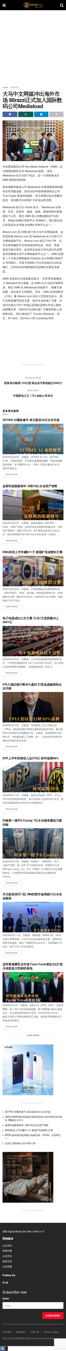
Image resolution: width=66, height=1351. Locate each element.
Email (7, 1298)
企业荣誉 (7, 1266)
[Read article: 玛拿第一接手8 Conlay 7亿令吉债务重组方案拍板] (33, 843)
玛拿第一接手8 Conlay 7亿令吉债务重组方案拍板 (32, 822)
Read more (13, 474)
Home (5, 87)
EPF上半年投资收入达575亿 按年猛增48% (31, 758)
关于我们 (7, 1332)
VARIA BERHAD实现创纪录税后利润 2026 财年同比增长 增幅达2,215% (33, 1118)
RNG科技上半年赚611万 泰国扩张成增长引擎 (33, 552)
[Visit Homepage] (33, 5)
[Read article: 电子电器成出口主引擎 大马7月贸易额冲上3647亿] (33, 641)
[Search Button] (61, 5)
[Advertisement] (33, 47)
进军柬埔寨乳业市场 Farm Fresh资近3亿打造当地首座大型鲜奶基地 (33, 966)
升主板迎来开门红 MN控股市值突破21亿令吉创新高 (32, 896)
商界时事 (15, 87)
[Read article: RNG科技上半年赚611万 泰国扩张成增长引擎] (33, 571)
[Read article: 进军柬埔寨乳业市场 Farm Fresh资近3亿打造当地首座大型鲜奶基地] (33, 987)
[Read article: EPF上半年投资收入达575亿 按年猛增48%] (33, 777)
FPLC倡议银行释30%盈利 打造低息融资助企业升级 (32, 686)
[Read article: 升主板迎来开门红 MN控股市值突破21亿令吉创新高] (33, 917)
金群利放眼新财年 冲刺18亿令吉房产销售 (30, 486)
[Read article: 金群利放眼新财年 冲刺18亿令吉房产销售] (33, 505)
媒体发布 (7, 1261)
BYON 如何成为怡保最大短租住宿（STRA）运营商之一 (33, 1136)
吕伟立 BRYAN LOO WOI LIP (20, 1143)
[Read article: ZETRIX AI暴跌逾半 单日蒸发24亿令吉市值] (33, 439)
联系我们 (20, 1332)
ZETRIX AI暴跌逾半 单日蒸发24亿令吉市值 (31, 420)
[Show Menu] (4, 5)
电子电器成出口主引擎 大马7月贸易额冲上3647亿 (31, 620)
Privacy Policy (51, 1332)
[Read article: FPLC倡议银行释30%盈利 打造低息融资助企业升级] (33, 707)
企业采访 (7, 1245)
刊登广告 (34, 1332)
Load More (33, 1035)
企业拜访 (7, 1256)
